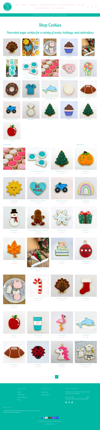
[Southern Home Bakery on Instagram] (66, 402)
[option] (50, 15)
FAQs (18, 400)
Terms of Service (45, 394)
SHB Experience (42, 8)
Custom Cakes (58, 8)
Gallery (81, 5)
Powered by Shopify (50, 424)
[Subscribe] (88, 397)
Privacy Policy (44, 392)
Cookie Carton (20, 394)
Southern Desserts (48, 5)
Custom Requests (67, 5)
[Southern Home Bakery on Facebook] (69, 402)
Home (17, 5)
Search (19, 392)
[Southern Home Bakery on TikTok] (72, 402)
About (25, 5)
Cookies (33, 5)
